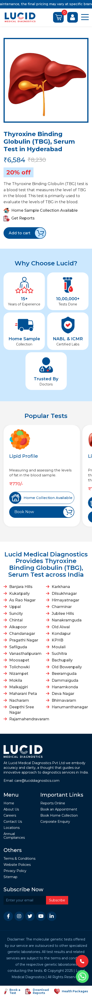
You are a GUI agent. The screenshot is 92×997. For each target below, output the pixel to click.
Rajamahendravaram (27, 719)
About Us (11, 809)
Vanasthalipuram (25, 653)
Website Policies (17, 865)
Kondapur (61, 633)
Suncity (16, 613)
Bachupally (62, 660)
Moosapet (19, 660)
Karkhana (61, 586)
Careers (10, 816)
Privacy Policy (15, 871)
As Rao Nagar (22, 600)
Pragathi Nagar (23, 640)
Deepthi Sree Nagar (21, 709)
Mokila (15, 680)
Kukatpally (19, 593)
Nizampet (18, 673)
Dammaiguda (65, 680)
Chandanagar (22, 633)
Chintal (16, 620)
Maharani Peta (23, 693)
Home (9, 803)
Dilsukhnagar (64, 593)
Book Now (24, 512)
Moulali (59, 647)
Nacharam (19, 700)
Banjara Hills (21, 586)
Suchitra (59, 653)
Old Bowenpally (67, 667)
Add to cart (19, 233)
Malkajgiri (18, 687)
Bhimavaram (64, 700)
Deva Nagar (63, 693)
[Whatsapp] (82, 976)
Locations (12, 828)
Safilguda (18, 647)
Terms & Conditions (19, 859)
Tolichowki (19, 667)
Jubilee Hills (63, 613)
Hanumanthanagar (69, 707)
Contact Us (13, 822)
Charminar (62, 606)
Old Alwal (61, 627)
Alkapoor (18, 627)
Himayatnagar (65, 600)
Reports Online (52, 803)
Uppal (15, 606)
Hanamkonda (65, 687)
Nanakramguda (67, 620)
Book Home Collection (59, 816)
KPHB (57, 640)
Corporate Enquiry (55, 822)
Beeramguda (64, 673)
